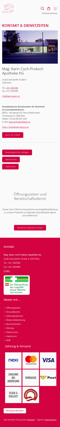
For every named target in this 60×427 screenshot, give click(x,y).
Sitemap (9, 328)
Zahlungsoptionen (14, 316)
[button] (42, 8)
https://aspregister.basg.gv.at (15, 127)
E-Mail (7, 271)
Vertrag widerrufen (15, 410)
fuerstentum (50, 419)
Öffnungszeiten (12, 308)
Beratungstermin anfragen (17, 152)
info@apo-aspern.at (11, 96)
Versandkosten (12, 312)
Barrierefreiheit (12, 324)
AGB (7, 340)
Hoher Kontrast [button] (50, 13)
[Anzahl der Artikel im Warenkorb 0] (49, 8)
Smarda (31, 419)
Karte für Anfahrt (11, 135)
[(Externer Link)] (17, 285)
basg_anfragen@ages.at (19, 122)
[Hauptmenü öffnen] (55, 9)
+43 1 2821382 (12, 88)
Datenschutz (11, 159)
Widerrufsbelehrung (15, 320)
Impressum (10, 166)
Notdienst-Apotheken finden (28, 228)
